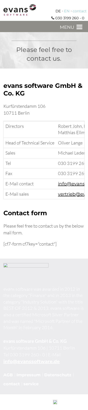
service (31, 383)
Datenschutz (57, 374)
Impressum (28, 374)
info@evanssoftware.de (31, 361)
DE (58, 11)
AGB (8, 374)
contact (80, 11)
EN (66, 11)
